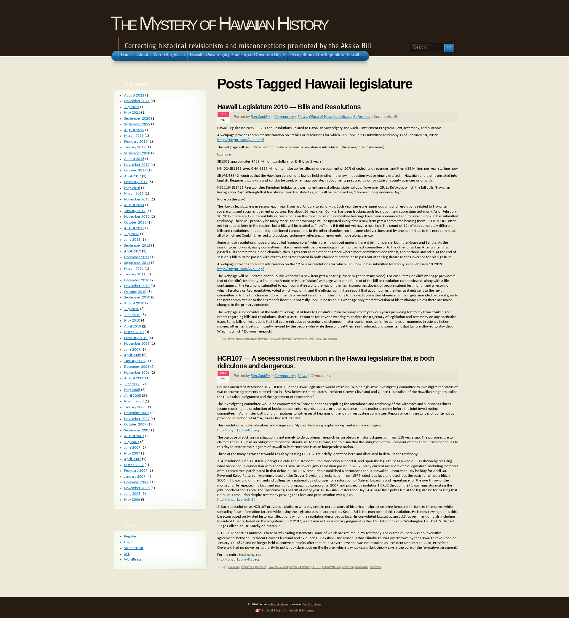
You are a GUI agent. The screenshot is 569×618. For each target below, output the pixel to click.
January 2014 (135, 211)
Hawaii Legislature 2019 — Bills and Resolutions (289, 107)
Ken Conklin (260, 117)
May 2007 (132, 453)
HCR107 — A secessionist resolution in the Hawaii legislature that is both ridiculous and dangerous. (325, 362)
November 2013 (137, 217)
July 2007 (131, 442)
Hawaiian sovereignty (294, 339)
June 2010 (132, 315)
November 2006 (137, 488)
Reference (361, 117)
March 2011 (134, 269)
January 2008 (135, 407)
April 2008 (132, 396)
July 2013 (131, 234)
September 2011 (137, 263)
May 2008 (132, 390)
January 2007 (135, 477)
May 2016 (132, 188)
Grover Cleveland (278, 567)
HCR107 (316, 567)
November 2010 (137, 286)
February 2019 (136, 142)
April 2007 (132, 459)
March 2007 (134, 465)
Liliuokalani (361, 567)
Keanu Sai (348, 567)
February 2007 (136, 471)
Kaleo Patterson (331, 567)
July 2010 (131, 309)
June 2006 (132, 494)
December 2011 (136, 257)
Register (130, 536)
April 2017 (132, 176)
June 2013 (132, 240)
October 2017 (135, 170)
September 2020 (137, 119)
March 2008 (134, 401)
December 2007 (136, 413)
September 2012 (137, 246)
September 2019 (137, 124)
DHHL (231, 339)
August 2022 (134, 95)
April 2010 (132, 326)
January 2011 (135, 274)
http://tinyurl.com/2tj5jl (236, 500)
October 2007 (135, 424)
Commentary (285, 117)
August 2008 (134, 378)
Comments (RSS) (295, 610)
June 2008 (132, 384)
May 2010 (132, 320)
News (302, 117)
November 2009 (137, 344)
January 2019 (135, 147)
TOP (310, 611)
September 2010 (137, 297)
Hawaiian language (269, 339)
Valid (133, 548)
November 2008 (137, 373)
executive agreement (253, 567)
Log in (128, 542)
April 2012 (132, 251)
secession (375, 567)
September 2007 (137, 430)
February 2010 (136, 338)
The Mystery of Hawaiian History (219, 23)
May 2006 (132, 500)
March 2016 (134, 193)
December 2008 (136, 367)
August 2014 (134, 205)
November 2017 (137, 165)
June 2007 (132, 448)
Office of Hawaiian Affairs (330, 117)
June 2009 (132, 349)
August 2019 (134, 130)
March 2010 (134, 332)
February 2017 (136, 182)
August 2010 (134, 303)
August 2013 (134, 228)
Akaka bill (233, 567)
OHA (311, 339)
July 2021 (131, 107)
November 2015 (137, 199)
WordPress (132, 559)
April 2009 (132, 355)
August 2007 (134, 436)
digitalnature (279, 604)
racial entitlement (326, 339)
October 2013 (135, 222)
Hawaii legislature (246, 339)
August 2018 (134, 159)
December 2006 (136, 482)
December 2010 (136, 280)
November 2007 (137, 419)
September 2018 (137, 153)
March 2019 (134, 136)
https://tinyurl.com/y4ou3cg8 (240, 140)
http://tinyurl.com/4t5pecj (238, 430)
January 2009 (135, 361)
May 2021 (132, 113)
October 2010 (135, 292)
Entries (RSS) (269, 610)
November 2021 (137, 101)
